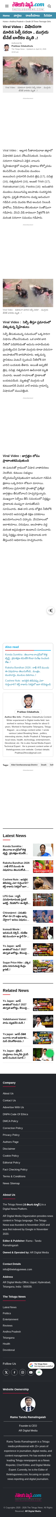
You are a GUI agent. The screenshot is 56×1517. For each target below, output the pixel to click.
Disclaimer (9, 1148)
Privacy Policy (11, 1134)
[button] (28, 293)
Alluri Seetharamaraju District (24, 765)
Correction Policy (13, 1128)
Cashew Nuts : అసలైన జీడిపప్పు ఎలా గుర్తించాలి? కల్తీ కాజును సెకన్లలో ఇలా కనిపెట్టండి (28, 682)
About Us (8, 1093)
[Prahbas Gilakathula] (6, 47)
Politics (7, 1313)
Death (43, 765)
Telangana (8, 1337)
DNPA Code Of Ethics (15, 1114)
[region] (28, 123)
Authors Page (11, 1141)
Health (6, 1343)
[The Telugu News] (28, 1496)
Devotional (9, 1350)
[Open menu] (6, 6)
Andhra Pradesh (17, 21)
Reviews (7, 1325)
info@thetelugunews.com (17, 1269)
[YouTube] (31, 1372)
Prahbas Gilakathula (22, 46)
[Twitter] (6, 1372)
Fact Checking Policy (15, 1169)
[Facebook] (14, 1372)
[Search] (49, 6)
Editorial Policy (11, 1162)
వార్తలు (18, 16)
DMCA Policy (10, 1121)
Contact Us (9, 1100)
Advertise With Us (13, 1107)
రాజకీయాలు (33, 16)
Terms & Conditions (14, 1176)
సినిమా (48, 16)
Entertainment (10, 1319)
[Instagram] (22, 1372)
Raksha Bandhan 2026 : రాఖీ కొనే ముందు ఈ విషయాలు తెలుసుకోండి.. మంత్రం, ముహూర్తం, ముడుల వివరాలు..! (27, 671)
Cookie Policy (11, 1155)
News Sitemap (11, 1183)
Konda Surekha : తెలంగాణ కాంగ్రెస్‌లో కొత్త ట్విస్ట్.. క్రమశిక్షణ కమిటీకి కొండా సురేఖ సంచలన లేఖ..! (27, 658)
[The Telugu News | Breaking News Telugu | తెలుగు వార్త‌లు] (28, 6)
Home (6, 16)
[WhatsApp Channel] (50, 1053)
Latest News (9, 1307)
